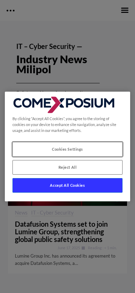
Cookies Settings (67, 149)
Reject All (67, 167)
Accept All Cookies (67, 185)
